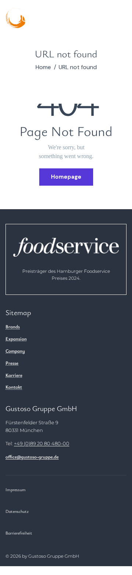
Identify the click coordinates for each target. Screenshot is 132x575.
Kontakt (14, 386)
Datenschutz (17, 511)
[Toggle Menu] (115, 20)
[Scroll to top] (118, 512)
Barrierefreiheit (19, 533)
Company (15, 350)
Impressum (16, 489)
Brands (13, 326)
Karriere (14, 375)
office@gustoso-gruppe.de (32, 456)
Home (43, 67)
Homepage (66, 177)
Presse (12, 363)
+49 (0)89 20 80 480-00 (41, 443)
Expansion (16, 338)
